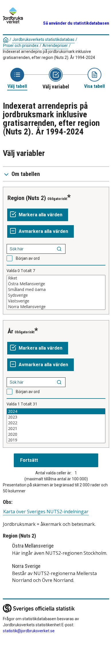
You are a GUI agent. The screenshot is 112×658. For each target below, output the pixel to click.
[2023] (56, 417)
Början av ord (28, 258)
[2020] (56, 434)
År (10, 331)
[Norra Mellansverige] (56, 307)
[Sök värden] (59, 249)
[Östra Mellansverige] (56, 284)
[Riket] (56, 278)
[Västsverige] (56, 301)
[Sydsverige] (56, 295)
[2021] (56, 428)
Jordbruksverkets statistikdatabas (43, 39)
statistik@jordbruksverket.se (29, 631)
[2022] (56, 423)
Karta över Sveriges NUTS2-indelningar (45, 512)
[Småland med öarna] (56, 289)
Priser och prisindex (20, 45)
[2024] (56, 411)
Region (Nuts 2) (26, 198)
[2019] (56, 440)
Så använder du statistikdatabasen (76, 23)
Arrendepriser (55, 45)
